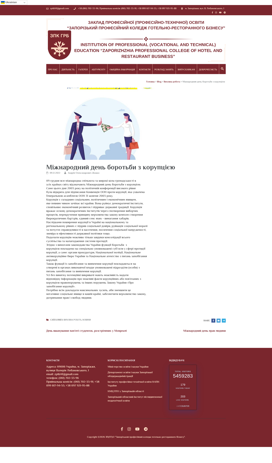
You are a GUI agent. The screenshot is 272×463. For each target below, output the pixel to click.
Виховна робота (72, 320)
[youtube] (220, 12)
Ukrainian (11, 2)
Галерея (83, 69)
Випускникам (186, 69)
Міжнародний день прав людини (204, 330)
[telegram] (225, 12)
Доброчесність (208, 69)
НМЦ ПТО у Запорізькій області (126, 391)
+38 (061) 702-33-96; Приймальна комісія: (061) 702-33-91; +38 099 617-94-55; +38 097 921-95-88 (127, 8)
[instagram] (216, 12)
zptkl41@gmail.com (59, 8)
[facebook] (212, 12)
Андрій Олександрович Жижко (83, 173)
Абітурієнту (98, 69)
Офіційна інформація (122, 69)
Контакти (144, 69)
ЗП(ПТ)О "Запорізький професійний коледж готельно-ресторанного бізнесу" (145, 437)
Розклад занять (164, 69)
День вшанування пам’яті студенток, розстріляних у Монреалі (86, 330)
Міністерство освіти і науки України (128, 366)
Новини (86, 320)
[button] (222, 69)
